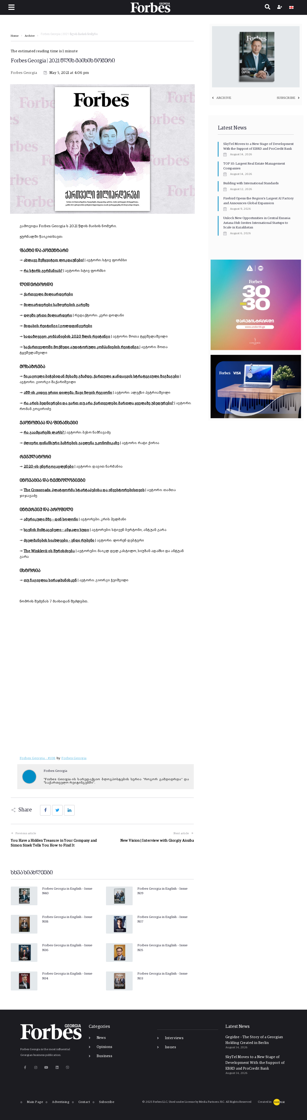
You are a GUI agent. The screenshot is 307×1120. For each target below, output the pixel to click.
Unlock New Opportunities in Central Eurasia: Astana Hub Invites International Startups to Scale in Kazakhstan (257, 222)
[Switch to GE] (291, 7)
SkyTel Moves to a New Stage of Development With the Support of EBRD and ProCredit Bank (255, 1062)
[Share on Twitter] (57, 810)
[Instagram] (35, 1067)
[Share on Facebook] (45, 810)
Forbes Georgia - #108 (37, 758)
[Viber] (67, 1067)
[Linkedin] (57, 1067)
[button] (11, 7)
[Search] (267, 7)
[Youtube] (46, 1067)
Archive (30, 36)
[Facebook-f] (25, 1067)
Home (14, 36)
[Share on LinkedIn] (69, 810)
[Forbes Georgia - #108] (105, 681)
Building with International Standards (251, 183)
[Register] (280, 7)
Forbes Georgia (24, 73)
